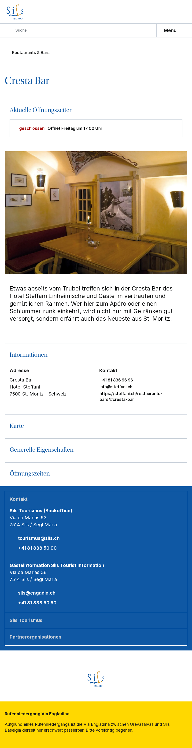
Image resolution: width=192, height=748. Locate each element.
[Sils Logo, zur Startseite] (27, 12)
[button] (96, 355)
